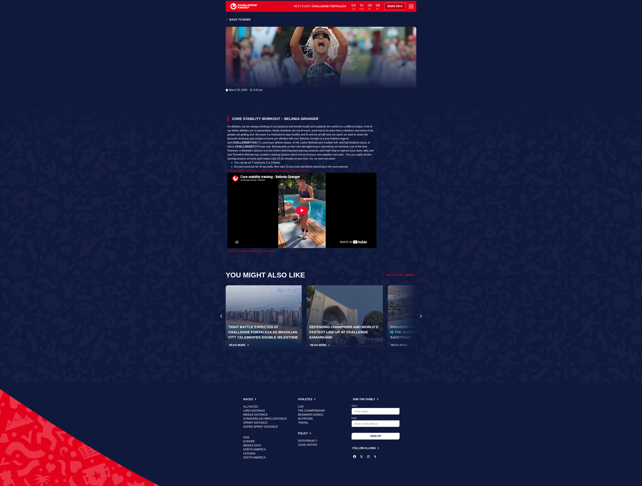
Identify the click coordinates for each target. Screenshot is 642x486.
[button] (221, 316)
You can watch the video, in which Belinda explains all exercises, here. (269, 170)
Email (354, 418)
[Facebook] (355, 457)
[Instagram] (368, 457)
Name (354, 406)
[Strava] (375, 457)
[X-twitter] (361, 457)
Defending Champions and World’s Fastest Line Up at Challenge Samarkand (343, 332)
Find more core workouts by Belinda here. (252, 251)
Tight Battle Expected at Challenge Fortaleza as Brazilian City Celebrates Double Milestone (263, 332)
